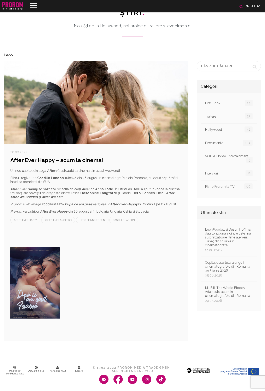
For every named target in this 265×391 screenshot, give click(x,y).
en (247, 6)
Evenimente (228, 143)
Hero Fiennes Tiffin (92, 220)
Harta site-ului (57, 370)
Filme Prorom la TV (228, 186)
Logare (79, 370)
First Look (228, 103)
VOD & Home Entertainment (228, 158)
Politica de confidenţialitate (15, 372)
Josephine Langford (58, 220)
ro (258, 6)
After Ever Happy (25, 220)
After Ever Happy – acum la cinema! (56, 160)
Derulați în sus (36, 370)
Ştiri (132, 12)
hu (253, 6)
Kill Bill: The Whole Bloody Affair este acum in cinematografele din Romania (227, 294)
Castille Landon (124, 220)
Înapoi (8, 55)
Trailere (228, 116)
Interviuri (228, 173)
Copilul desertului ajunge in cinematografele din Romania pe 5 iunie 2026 (227, 269)
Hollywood (228, 130)
